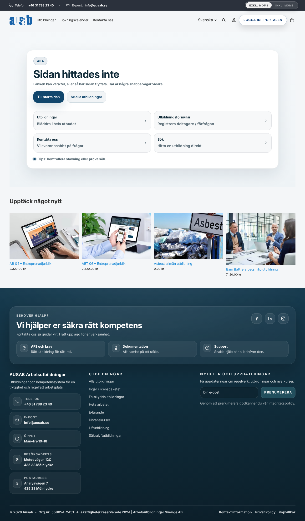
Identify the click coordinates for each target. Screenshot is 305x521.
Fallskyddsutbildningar (106, 397)
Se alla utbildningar (86, 97)
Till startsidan (48, 97)
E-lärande (96, 412)
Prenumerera (278, 392)
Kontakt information (235, 512)
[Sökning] (224, 20)
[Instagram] (283, 318)
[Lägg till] (71, 251)
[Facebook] (256, 318)
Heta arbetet (99, 404)
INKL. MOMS (284, 5)
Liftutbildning (99, 428)
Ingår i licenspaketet (105, 389)
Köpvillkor (287, 512)
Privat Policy (265, 512)
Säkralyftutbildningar (105, 435)
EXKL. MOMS (258, 5)
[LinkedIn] (270, 318)
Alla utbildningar (101, 381)
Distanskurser (99, 420)
